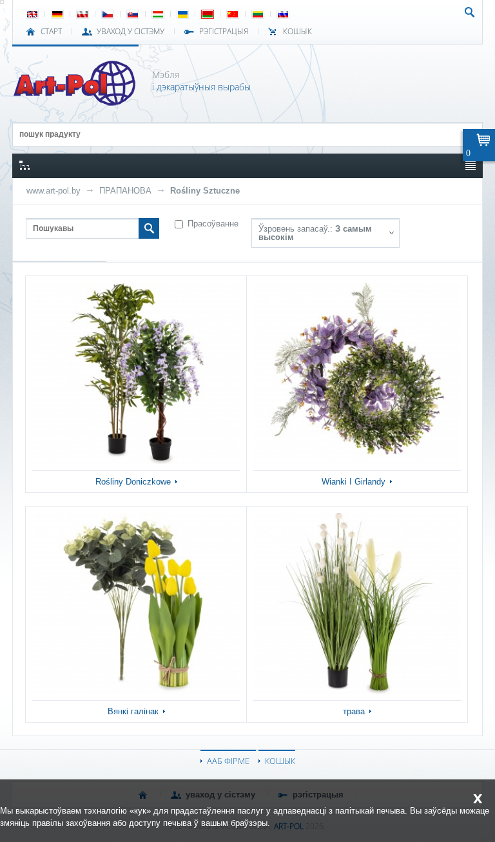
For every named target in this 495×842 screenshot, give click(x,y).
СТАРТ (51, 31)
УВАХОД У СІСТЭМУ (130, 31)
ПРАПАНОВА (125, 190)
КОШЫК (297, 31)
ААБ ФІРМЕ (228, 761)
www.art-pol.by (53, 190)
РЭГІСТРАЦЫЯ (223, 31)
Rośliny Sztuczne (205, 190)
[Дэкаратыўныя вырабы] (75, 102)
